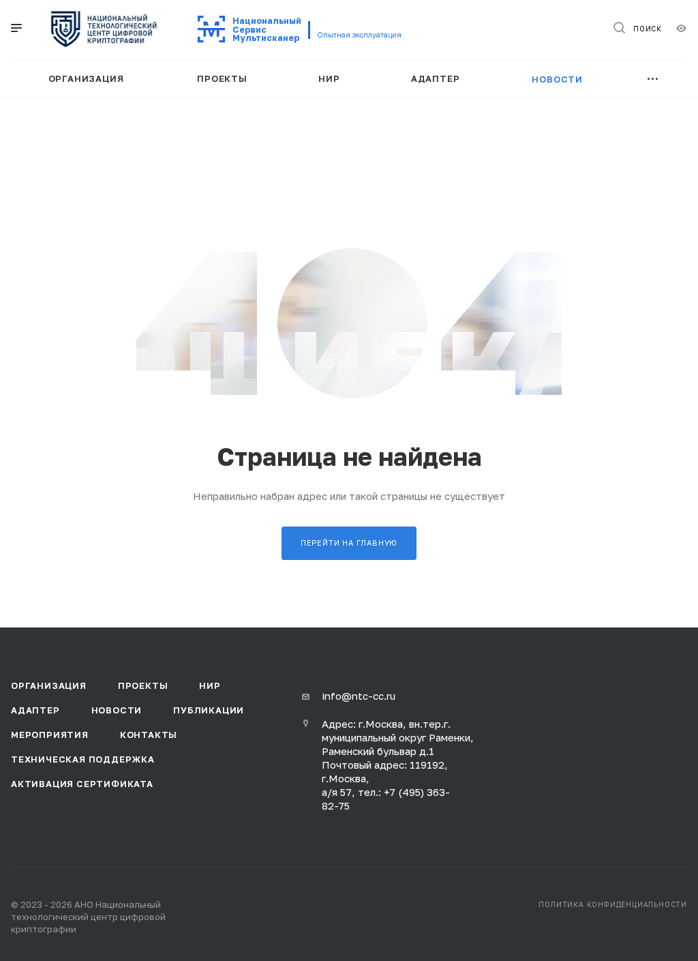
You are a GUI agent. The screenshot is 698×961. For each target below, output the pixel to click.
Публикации (208, 710)
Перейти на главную (349, 542)
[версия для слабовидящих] (681, 28)
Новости (116, 710)
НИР (209, 685)
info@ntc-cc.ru (358, 696)
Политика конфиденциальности (612, 904)
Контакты (148, 734)
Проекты (143, 685)
